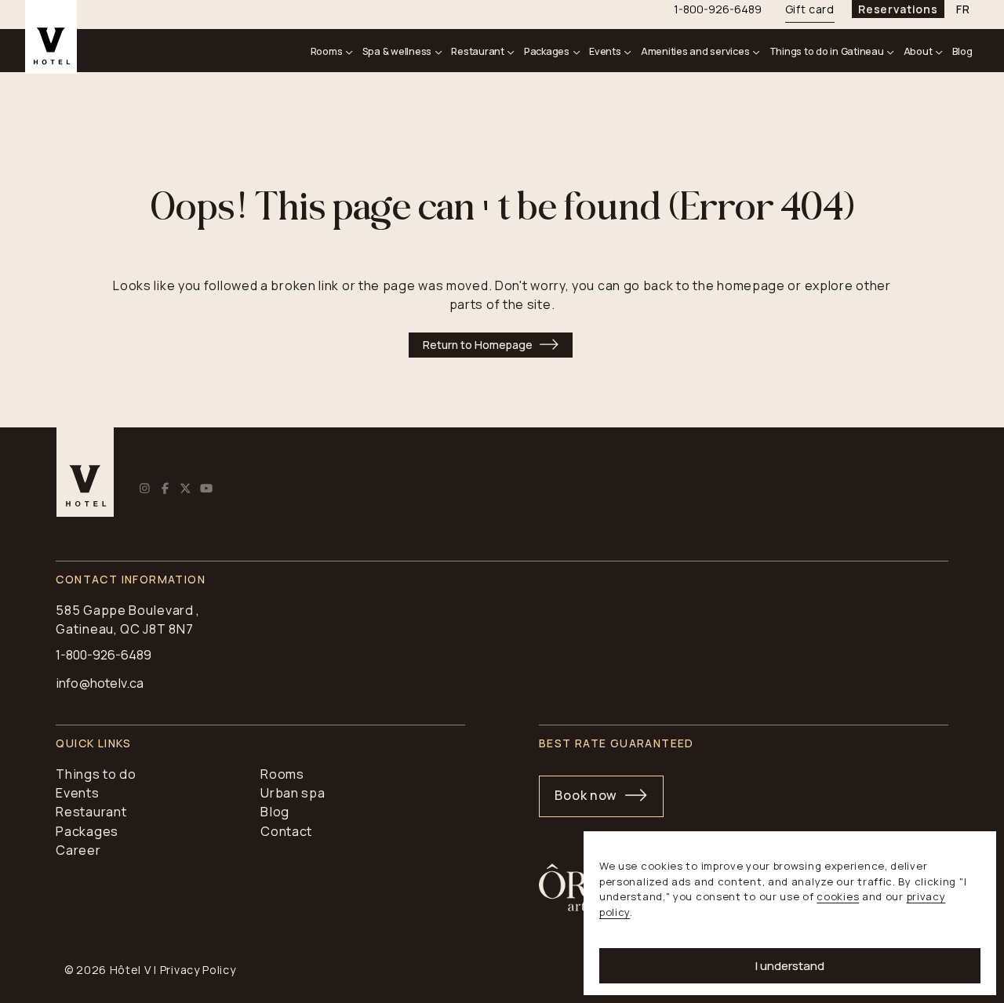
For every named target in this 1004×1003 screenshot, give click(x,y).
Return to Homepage (478, 344)
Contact (286, 831)
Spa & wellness (397, 51)
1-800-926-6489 (103, 654)
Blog (962, 51)
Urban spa (292, 792)
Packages (546, 51)
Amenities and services (695, 51)
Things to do (96, 774)
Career (78, 850)
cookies (838, 896)
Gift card (810, 9)
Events (605, 51)
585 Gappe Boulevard (124, 610)
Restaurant (477, 51)
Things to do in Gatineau (826, 51)
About (918, 51)
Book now (586, 795)
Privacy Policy (198, 969)
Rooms (327, 51)
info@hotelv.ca (100, 683)
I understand (789, 966)
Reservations (897, 9)
